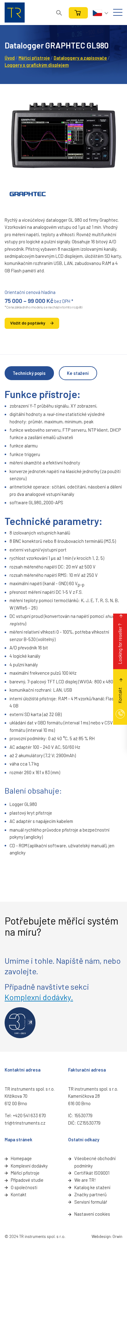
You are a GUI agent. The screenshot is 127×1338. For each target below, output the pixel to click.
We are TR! (85, 1180)
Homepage (21, 1158)
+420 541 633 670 (29, 1115)
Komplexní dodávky (29, 1165)
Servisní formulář (90, 1202)
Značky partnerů (90, 1194)
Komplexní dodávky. (39, 997)
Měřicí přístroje (34, 58)
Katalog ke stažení (92, 1187)
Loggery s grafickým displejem (37, 65)
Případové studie (27, 1180)
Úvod (10, 58)
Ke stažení (78, 373)
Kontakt (19, 1194)
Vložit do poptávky (27, 323)
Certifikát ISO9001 (91, 1173)
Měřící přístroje (25, 1173)
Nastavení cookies (92, 1214)
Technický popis (29, 373)
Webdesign (101, 1236)
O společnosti (24, 1187)
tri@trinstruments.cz (25, 1123)
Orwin (117, 1236)
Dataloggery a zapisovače (80, 58)
